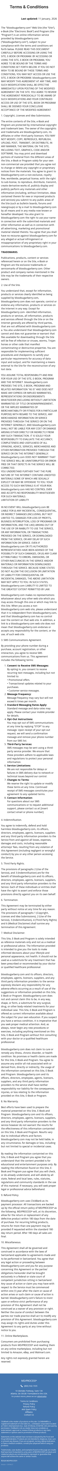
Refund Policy (29, 1406)
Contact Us (29, 1414)
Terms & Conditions (29, 1401)
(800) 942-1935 (30, 1386)
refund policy (42, 1396)
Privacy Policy (29, 1404)
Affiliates (29, 1412)
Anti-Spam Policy (29, 1409)
